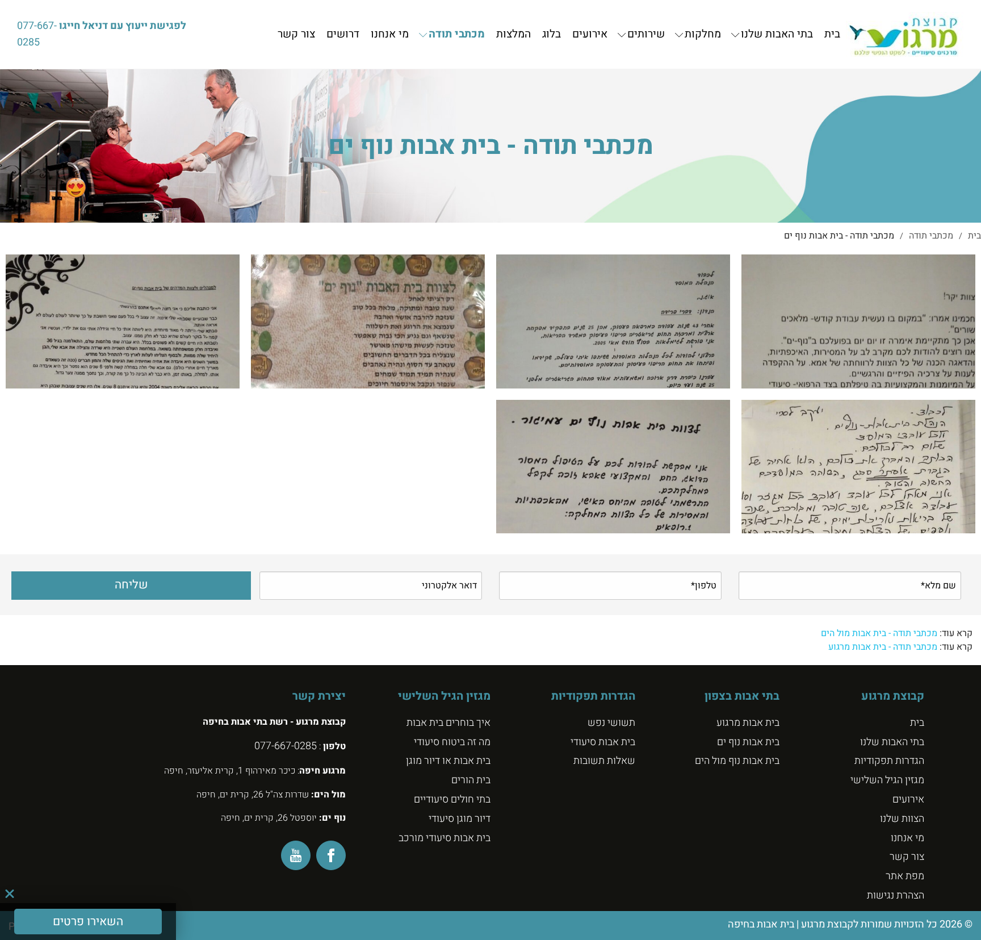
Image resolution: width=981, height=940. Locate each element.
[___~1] (123, 321)
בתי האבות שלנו (777, 34)
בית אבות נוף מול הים (737, 760)
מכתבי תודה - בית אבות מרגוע (882, 647)
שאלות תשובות (604, 760)
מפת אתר (905, 876)
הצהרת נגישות (895, 895)
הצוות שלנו (902, 818)
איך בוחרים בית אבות (448, 722)
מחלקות (703, 34)
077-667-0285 (37, 34)
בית (832, 34)
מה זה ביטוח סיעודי (452, 742)
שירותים (646, 34)
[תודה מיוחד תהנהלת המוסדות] (613, 321)
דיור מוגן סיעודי (460, 818)
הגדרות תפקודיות (889, 760)
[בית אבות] (905, 34)
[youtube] (296, 855)
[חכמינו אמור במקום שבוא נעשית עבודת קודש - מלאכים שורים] (858, 321)
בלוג (551, 34)
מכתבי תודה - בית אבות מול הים (879, 633)
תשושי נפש (611, 722)
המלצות (513, 34)
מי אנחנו (390, 34)
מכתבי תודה (457, 34)
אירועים (589, 34)
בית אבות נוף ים (748, 742)
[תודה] (368, 321)
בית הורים (471, 780)
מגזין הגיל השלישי (887, 780)
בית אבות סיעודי (603, 742)
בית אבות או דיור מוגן (448, 760)
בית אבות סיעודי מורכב (445, 838)
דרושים (342, 34)
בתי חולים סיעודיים (452, 799)
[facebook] (331, 855)
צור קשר (296, 34)
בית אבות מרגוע (747, 722)
